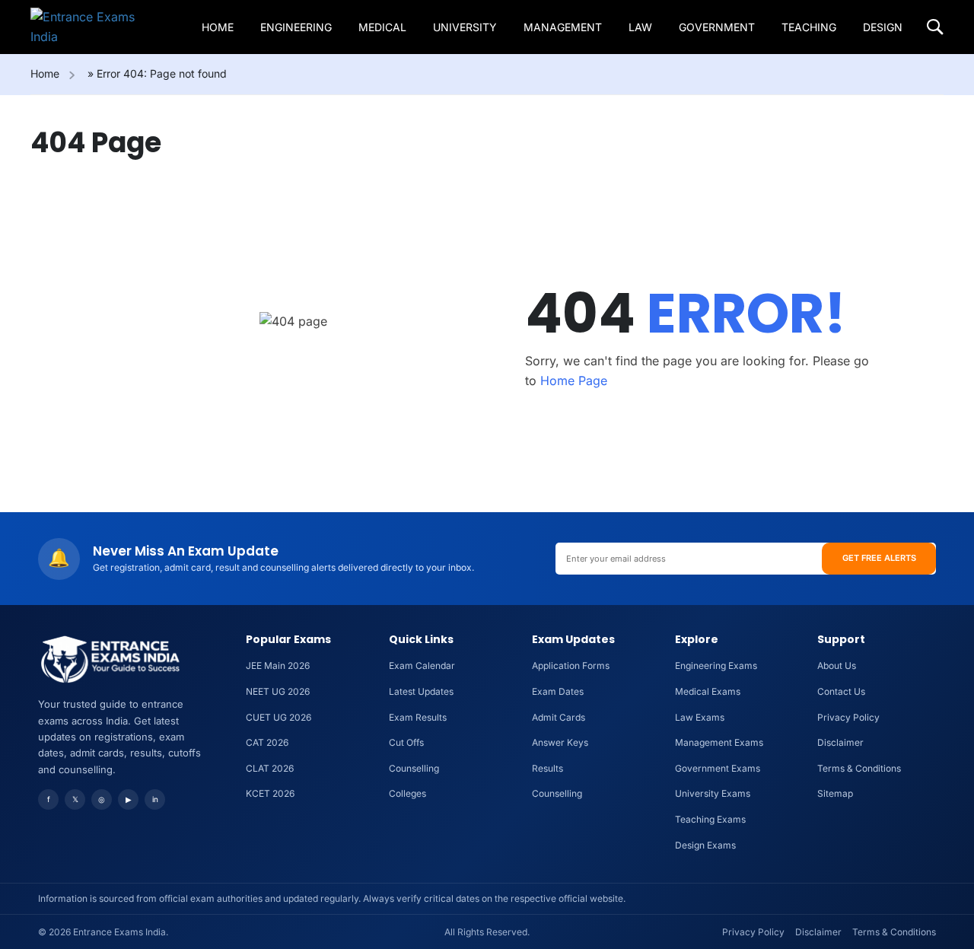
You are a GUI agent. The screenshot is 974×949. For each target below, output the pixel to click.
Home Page (573, 380)
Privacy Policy (848, 717)
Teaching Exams (710, 819)
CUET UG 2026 (278, 717)
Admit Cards (558, 717)
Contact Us (841, 691)
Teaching (808, 27)
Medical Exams (707, 691)
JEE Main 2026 (278, 665)
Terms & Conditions (859, 768)
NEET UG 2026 (278, 691)
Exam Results (418, 717)
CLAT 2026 (270, 768)
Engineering (296, 27)
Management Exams (719, 742)
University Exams (712, 793)
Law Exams (699, 717)
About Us (836, 665)
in (155, 799)
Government (717, 27)
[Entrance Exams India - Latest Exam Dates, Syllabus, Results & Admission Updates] (88, 27)
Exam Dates (558, 691)
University (465, 27)
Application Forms (571, 665)
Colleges (407, 793)
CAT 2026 (267, 742)
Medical (382, 27)
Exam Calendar (422, 665)
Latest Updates (421, 691)
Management (563, 27)
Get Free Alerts (879, 558)
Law (640, 27)
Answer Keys (560, 742)
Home (218, 27)
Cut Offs (406, 742)
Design (882, 27)
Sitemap (835, 793)
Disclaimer (840, 742)
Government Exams (717, 768)
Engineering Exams (716, 665)
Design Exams (705, 845)
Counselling (414, 768)
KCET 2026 (270, 793)
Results (547, 768)
